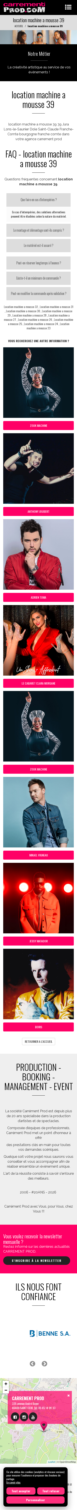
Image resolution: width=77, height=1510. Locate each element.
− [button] (5, 1390)
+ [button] (5, 1383)
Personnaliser (35, 1500)
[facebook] (15, 1416)
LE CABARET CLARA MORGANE (38, 683)
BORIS (38, 1027)
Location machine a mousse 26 (35, 319)
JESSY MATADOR (39, 941)
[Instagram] (24, 1416)
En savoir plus (13, 1482)
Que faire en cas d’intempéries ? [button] (39, 199)
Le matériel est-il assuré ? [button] (38, 245)
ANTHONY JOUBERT (38, 511)
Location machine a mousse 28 (29, 315)
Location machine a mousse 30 (23, 311)
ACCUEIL (19, 26)
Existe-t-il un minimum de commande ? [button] (38, 278)
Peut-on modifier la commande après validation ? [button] (38, 293)
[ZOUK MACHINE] (38, 36)
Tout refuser (50, 1491)
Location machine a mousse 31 (56, 306)
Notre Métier (39, 53)
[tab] (38, 199)
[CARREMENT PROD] (24, 7)
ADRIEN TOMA (38, 597)
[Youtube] (33, 1416)
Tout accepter (21, 1491)
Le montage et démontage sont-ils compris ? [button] (38, 230)
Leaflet (51, 1461)
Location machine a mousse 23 (48, 325)
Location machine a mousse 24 (41, 323)
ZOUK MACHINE (38, 425)
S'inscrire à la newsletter (37, 1260)
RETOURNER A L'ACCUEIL (38, 1041)
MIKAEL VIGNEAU (38, 855)
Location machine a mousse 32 (21, 306)
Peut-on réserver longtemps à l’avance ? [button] (38, 262)
